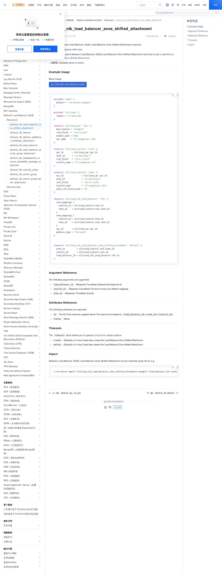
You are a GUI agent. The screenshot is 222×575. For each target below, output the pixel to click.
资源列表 (70, 20)
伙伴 (82, 4)
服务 (89, 4)
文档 (183, 4)
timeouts (98, 335)
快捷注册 (19, 49)
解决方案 (48, 4)
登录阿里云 (45, 48)
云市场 (73, 4)
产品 (39, 4)
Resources (108, 20)
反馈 (119, 407)
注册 (204, 4)
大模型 (31, 4)
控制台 (197, 4)
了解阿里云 (99, 4)
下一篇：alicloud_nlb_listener (160, 392)
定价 (65, 4)
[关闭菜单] (5, 5)
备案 (190, 4)
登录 (215, 4)
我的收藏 (171, 36)
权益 (58, 4)
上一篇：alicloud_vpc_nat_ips (66, 392)
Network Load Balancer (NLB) (89, 20)
